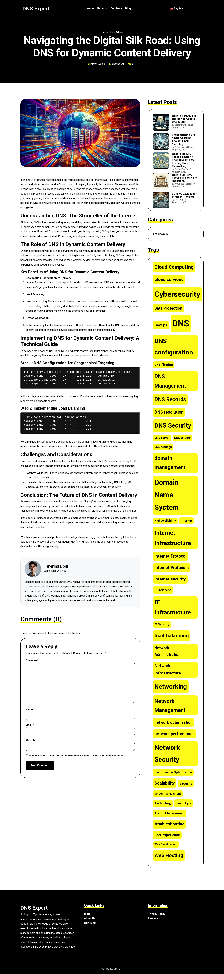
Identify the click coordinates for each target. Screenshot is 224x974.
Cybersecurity (177, 294)
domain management (169, 462)
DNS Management (170, 381)
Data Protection (168, 308)
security (186, 783)
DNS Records (170, 399)
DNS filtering (163, 365)
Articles (119, 32)
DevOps (160, 325)
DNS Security (172, 425)
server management (167, 793)
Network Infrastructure (167, 669)
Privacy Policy (156, 913)
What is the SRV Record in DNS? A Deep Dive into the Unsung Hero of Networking (183, 160)
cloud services (168, 279)
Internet (186, 521)
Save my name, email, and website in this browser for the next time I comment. (77, 755)
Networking (170, 686)
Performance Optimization (173, 772)
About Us (102, 8)
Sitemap (153, 918)
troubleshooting (169, 824)
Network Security (167, 753)
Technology (162, 803)
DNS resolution (168, 412)
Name (30, 709)
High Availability (165, 520)
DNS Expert (36, 8)
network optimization (173, 722)
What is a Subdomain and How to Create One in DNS (184, 119)
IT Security (161, 624)
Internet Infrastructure (172, 538)
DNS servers (182, 437)
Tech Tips (183, 803)
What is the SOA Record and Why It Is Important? (184, 177)
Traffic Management (169, 813)
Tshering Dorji (118, 64)
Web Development (165, 844)
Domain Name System (166, 495)
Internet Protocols (171, 567)
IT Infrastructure (172, 607)
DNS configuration (173, 346)
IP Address (163, 590)
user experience (167, 835)
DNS (180, 323)
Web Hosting (168, 855)
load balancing (171, 636)
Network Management (169, 705)
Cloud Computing (174, 267)
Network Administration (167, 651)
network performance (174, 733)
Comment (33, 660)
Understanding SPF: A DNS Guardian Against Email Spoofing (184, 139)
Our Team (116, 8)
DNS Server (162, 437)
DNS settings (163, 447)
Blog (128, 8)
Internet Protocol (170, 556)
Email (30, 724)
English (178, 8)
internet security (170, 579)
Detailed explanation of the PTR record (184, 195)
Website (31, 740)
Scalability (164, 783)
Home (90, 8)
